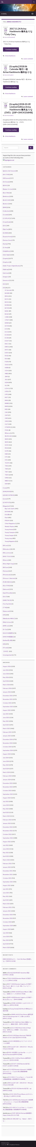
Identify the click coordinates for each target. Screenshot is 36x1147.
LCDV (6, 388)
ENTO (7, 350)
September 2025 (8, 706)
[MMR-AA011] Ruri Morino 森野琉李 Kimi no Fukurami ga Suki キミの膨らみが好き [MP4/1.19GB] (18, 1016)
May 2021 (6, 896)
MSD (6, 409)
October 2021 (7, 878)
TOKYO (7, 463)
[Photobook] (12, 37)
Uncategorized (7, 655)
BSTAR (7, 308)
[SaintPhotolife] (7, 593)
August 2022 (7, 841)
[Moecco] (5, 560)
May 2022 (6, 852)
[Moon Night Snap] (8, 564)
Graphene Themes (15, 1144)
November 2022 (7, 830)
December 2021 (7, 871)
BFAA (6, 296)
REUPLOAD (8, 436)
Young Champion (10, 532)
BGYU (7, 299)
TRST (6, 472)
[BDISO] (5, 185)
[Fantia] (5, 244)
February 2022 (7, 863)
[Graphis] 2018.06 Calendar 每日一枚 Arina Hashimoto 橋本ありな (17, 69)
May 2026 (6, 677)
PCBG (7, 430)
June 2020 (6, 936)
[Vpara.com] (6, 611)
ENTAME (7, 511)
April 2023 (6, 812)
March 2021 (6, 903)
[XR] (4, 644)
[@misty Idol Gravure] (9, 171)
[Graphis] (11, 75)
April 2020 (6, 944)
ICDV (6, 370)
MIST (6, 397)
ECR (6, 329)
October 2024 (7, 747)
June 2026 (6, 674)
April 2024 (6, 768)
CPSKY (7, 320)
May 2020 (6, 940)
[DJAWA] (5, 233)
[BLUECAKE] (7, 200)
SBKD (6, 439)
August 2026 (7, 666)
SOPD (7, 451)
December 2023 (7, 783)
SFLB (6, 448)
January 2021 (7, 911)
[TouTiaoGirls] (7, 604)
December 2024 (7, 739)
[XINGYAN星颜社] (8, 637)
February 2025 (7, 732)
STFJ (6, 457)
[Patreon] (6, 571)
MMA (6, 400)
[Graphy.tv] (6, 262)
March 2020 (6, 947)
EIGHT (7, 341)
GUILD (7, 364)
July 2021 (6, 889)
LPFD (6, 394)
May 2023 (6, 809)
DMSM (7, 323)
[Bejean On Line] (8, 189)
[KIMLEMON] (7, 491)
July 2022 (6, 845)
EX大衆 (7, 514)
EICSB (7, 338)
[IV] (4, 287)
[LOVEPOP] (6, 502)
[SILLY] (5, 596)
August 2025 (7, 710)
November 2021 (7, 874)
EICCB (7, 332)
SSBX (6, 454)
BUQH (7, 314)
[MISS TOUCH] (7, 556)
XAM (6, 484)
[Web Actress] (7, 622)
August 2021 (7, 885)
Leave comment (28, 59)
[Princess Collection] (9, 578)
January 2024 (7, 779)
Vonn (6, 37)
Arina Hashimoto (10, 56)
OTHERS (7, 427)
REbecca (7, 433)
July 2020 (6, 933)
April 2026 (6, 681)
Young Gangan (9, 535)
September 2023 (8, 794)
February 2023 (7, 820)
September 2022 (8, 838)
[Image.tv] (6, 277)
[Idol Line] (6, 273)
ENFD (6, 347)
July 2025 (6, 714)
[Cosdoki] (6, 214)
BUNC (7, 311)
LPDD (6, 391)
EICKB (7, 335)
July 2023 (6, 801)
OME (6, 418)
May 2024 (6, 765)
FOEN (6, 361)
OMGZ (7, 421)
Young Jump (8, 538)
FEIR (6, 358)
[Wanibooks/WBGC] (9, 618)
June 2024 (6, 761)
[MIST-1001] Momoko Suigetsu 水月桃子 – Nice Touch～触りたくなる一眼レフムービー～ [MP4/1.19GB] (18, 986)
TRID (6, 466)
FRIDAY (7, 520)
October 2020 (7, 922)
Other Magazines (10, 523)
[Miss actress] (7, 553)
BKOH (7, 302)
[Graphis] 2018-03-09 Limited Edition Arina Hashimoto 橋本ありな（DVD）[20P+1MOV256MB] (18, 108)
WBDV (7, 481)
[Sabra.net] (6, 589)
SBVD (6, 442)
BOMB (7, 305)
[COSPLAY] (6, 218)
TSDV (6, 475)
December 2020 (7, 914)
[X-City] (5, 629)
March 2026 (6, 684)
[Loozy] (5, 499)
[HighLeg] (6, 269)
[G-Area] (5, 247)
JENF (6, 376)
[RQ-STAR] (6, 585)
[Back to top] (31, 1142)
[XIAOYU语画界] (8, 633)
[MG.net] (5, 545)
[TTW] (5, 607)
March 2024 (6, 772)
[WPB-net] (6, 626)
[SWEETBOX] (7, 600)
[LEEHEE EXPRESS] (8, 495)
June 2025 (6, 717)
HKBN (7, 367)
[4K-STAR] (6, 174)
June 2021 (6, 893)
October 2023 (7, 790)
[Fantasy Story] (7, 240)
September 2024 (8, 750)
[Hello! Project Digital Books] (11, 266)
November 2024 (7, 743)
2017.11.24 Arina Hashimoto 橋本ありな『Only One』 (18, 31)
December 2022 (7, 827)
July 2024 (6, 757)
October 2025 (7, 703)
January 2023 (7, 823)
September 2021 (8, 882)
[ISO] (4, 284)
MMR (6, 406)
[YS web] (5, 647)
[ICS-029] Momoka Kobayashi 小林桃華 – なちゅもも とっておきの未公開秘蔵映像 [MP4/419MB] (18, 1071)
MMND (7, 403)
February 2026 (7, 688)
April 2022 (6, 856)
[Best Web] (6, 193)
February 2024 (7, 776)
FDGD (6, 355)
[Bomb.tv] (6, 204)
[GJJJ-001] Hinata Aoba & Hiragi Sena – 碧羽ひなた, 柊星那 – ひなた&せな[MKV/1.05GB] (17, 1030)
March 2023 (6, 816)
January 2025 (7, 736)
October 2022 (7, 834)
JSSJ (6, 379)
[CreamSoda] (7, 222)
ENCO (7, 344)
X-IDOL (4, 14)
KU (6, 385)
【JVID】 (6, 651)
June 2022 (6, 849)
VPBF (6, 478)
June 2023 (6, 805)
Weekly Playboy (9, 526)
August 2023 (7, 798)
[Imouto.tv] (6, 280)
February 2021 (7, 907)
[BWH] (5, 207)
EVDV (6, 352)
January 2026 (7, 692)
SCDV (6, 445)
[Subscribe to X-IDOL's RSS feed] (2, 1)
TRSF (6, 469)
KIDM (6, 382)
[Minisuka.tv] (6, 549)
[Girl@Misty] (6, 251)
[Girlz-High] (6, 255)
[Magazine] (6, 506)
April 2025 (6, 725)
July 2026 (6, 670)
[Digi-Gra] (6, 229)
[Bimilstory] (6, 196)
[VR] (4, 615)
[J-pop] (5, 488)
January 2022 (7, 867)
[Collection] (6, 211)
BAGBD (7, 293)
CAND (7, 317)
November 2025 (7, 699)
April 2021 (6, 900)
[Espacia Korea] (7, 236)
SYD (6, 460)
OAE (6, 412)
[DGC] (5, 225)
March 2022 (6, 860)
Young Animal (9, 529)
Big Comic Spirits (10, 508)
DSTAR (7, 326)
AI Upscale (8, 290)
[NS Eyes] (6, 567)
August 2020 (7, 929)
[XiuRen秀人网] (7, 640)
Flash (6, 517)
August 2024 (7, 754)
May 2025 (6, 721)
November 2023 (7, 787)
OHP (6, 415)
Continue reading (11, 49)
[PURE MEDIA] (7, 582)
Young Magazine (10, 541)
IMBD (6, 373)
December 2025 (7, 695)
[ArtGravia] (6, 182)
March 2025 (6, 728)
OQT (6, 424)
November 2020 (7, 918)
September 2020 (8, 925)
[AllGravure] (6, 178)
